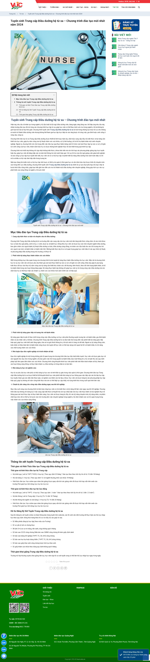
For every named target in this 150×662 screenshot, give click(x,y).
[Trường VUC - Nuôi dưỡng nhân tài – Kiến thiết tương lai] (22, 5)
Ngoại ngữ (105, 7)
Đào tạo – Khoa (82, 7)
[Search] (139, 7)
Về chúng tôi (47, 592)
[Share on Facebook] (51, 568)
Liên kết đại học (48, 603)
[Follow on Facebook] (136, 1)
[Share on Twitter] (54, 568)
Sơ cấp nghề (67, 7)
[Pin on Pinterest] (62, 568)
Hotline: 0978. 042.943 (127, 1)
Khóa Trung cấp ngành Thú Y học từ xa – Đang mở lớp (128, 39)
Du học (94, 7)
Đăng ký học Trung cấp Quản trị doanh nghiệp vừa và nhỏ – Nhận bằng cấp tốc (128, 73)
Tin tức (116, 7)
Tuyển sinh (54, 7)
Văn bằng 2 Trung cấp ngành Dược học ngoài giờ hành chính (128, 47)
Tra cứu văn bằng (128, 7)
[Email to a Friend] (58, 568)
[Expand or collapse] (54, 95)
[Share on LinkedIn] (65, 568)
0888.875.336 (22, 623)
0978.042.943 (20, 619)
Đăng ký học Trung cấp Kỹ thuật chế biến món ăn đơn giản (127, 64)
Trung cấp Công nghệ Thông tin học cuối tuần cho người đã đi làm (128, 56)
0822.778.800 (24, 627)
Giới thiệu (42, 7)
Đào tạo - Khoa (48, 599)
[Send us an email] (138, 1)
